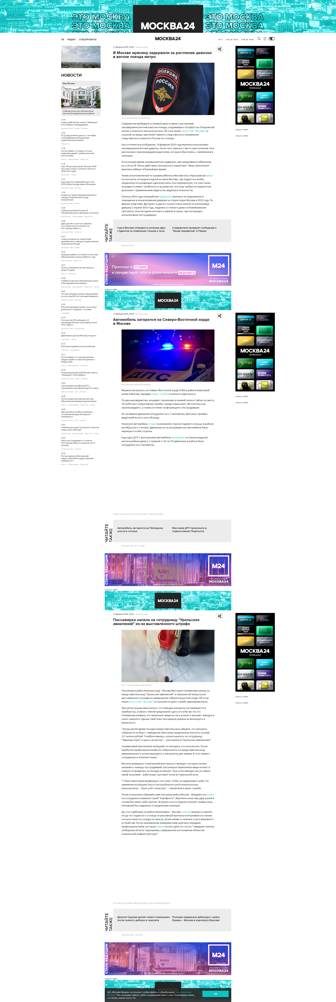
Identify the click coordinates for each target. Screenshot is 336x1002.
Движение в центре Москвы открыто (78, 335)
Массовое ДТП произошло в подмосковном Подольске (189, 530)
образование (73, 159)
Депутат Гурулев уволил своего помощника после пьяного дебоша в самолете (143, 919)
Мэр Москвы (69, 83)
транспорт (65, 175)
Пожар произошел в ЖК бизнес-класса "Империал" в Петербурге (79, 373)
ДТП (76, 392)
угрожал (186, 812)
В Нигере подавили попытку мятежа (78, 346)
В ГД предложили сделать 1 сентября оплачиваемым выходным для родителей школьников (78, 138)
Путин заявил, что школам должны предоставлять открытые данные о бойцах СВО (78, 359)
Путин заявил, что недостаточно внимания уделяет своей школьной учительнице (77, 153)
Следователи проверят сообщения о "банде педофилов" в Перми (194, 229)
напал (210, 794)
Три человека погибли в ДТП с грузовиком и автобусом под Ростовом (79, 387)
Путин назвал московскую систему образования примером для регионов (78, 400)
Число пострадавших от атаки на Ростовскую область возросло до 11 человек (78, 443)
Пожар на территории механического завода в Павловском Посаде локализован (79, 197)
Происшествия (141, 47)
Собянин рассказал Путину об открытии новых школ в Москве (80, 428)
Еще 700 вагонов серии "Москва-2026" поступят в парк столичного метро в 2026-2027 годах (79, 169)
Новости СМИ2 (111, 289)
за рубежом (79, 328)
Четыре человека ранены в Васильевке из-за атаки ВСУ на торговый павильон (79, 295)
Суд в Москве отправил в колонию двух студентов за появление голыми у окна (141, 229)
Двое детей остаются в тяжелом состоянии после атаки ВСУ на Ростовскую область (76, 226)
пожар (77, 128)
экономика (65, 313)
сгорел (152, 424)
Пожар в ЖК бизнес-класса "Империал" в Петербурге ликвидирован (79, 123)
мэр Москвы (66, 216)
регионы (84, 128)
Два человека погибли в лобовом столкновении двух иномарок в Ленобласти (76, 414)
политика (71, 274)
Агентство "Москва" (193, 131)
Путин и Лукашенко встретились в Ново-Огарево (77, 269)
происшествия (67, 128)
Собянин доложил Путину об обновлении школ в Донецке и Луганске (80, 211)
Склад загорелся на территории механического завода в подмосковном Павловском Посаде (79, 241)
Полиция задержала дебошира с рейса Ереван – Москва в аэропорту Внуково (196, 919)
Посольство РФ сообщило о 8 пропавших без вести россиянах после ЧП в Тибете (79, 322)
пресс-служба (160, 394)
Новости (71, 75)
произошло (178, 437)
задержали (165, 196)
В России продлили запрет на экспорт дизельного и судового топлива (79, 308)
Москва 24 (168, 39)
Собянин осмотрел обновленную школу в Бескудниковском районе (78, 112)
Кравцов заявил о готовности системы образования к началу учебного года (79, 255)
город (73, 175)
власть (64, 159)
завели (160, 826)
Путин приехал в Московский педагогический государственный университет (77, 458)
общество (65, 144)
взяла (209, 175)
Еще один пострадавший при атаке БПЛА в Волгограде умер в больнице (78, 183)
